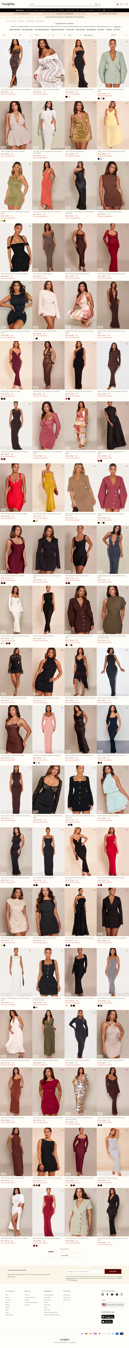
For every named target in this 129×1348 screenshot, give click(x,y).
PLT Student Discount (30, 1297)
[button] (117, 4)
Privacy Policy (47, 1297)
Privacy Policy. (74, 1280)
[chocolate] (4, 459)
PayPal (7, 1307)
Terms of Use (47, 1310)
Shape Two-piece (80, 29)
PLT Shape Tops (70, 29)
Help (6, 1295)
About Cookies (47, 1300)
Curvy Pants (117, 29)
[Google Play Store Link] (107, 1317)
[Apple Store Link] (107, 1322)
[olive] (69, 97)
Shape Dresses (40, 21)
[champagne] (2, 643)
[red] (66, 399)
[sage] (37, 763)
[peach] (39, 763)
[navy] (99, 159)
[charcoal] (101, 763)
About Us (27, 1295)
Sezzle (7, 1312)
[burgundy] (2, 459)
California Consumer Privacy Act (52, 1315)
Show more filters (88, 35)
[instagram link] (102, 1294)
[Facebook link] (107, 1294)
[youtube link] (112, 1294)
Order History (66, 1295)
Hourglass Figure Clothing (57, 29)
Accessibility (47, 1305)
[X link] (122, 1294)
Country (103, 1300)
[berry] (104, 98)
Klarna (7, 1310)
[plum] (4, 399)
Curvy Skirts (109, 29)
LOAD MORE (64, 1255)
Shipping (7, 1302)
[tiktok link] (117, 1294)
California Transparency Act (51, 1312)
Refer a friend (66, 1300)
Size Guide (8, 1300)
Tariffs (45, 1307)
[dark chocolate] (99, 98)
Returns (7, 1297)
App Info (46, 1302)
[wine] (2, 583)
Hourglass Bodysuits (14, 29)
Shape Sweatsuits (91, 29)
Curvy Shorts (100, 29)
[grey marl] (34, 885)
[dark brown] (37, 1185)
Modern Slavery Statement (31, 1302)
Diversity (27, 1300)
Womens (14, 21)
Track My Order (67, 1297)
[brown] (34, 1185)
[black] (66, 97)
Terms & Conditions (49, 1295)
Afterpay (7, 1305)
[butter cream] (101, 159)
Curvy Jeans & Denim (27, 29)
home (7, 21)
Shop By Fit (21, 21)
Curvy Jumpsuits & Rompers (41, 29)
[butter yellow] (66, 825)
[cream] (34, 338)
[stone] (37, 1007)
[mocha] (4, 221)
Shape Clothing (30, 21)
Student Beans (9, 1315)
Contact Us (27, 1305)
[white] (71, 399)
